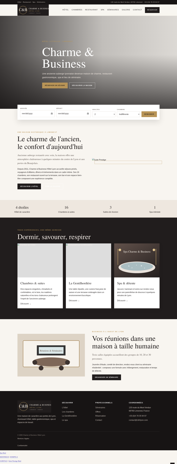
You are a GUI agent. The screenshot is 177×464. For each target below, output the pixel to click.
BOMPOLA (14, 457)
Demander (149, 114)
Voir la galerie (52, 186)
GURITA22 (3, 461)
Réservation (100, 416)
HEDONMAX (4, 457)
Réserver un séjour (55, 85)
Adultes (96, 109)
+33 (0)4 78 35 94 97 (138, 416)
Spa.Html (3, 453)
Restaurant (91, 10)
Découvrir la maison (82, 85)
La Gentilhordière (69, 416)
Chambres (77, 10)
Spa (102, 10)
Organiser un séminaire (106, 377)
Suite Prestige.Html (15, 461)
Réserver (152, 10)
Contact (137, 10)
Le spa (65, 420)
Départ (59, 108)
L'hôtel (65, 408)
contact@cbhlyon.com (138, 420)
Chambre (121, 109)
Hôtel (65, 10)
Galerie (126, 10)
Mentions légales (23, 438)
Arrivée (23, 108)
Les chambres (68, 412)
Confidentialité (22, 445)
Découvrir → (25, 304)
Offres (97, 412)
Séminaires (113, 10)
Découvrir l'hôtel (29, 186)
